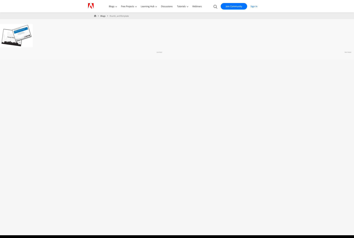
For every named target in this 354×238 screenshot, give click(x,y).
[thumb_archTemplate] (16, 46)
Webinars (197, 6)
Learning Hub (148, 6)
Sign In (254, 6)
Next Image (347, 52)
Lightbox (159, 52)
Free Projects (128, 6)
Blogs (111, 6)
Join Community (234, 6)
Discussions (167, 6)
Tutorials (181, 6)
